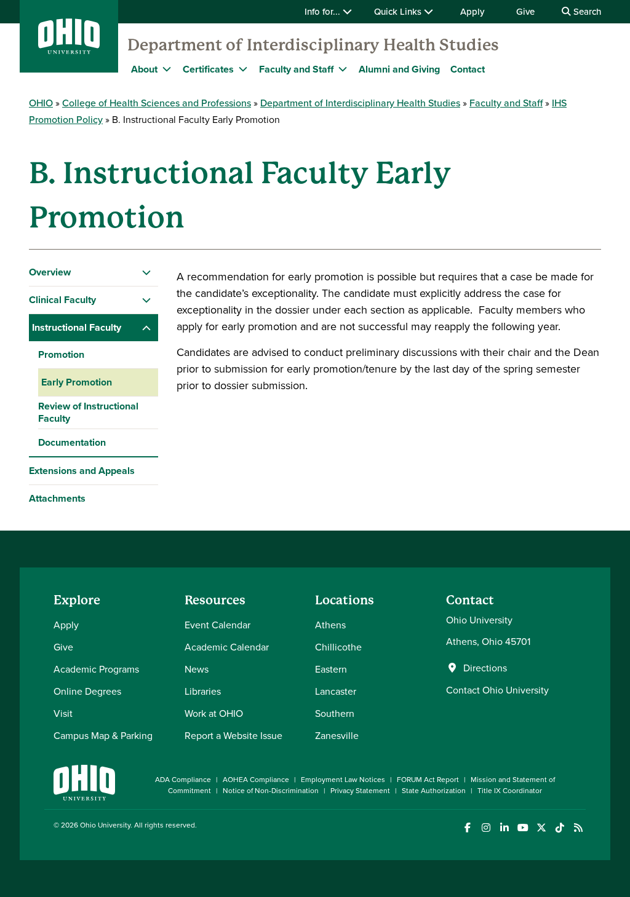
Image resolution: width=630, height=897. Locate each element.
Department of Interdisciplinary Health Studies (313, 45)
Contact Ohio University (497, 690)
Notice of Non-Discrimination (271, 790)
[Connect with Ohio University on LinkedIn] (504, 828)
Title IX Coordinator (509, 790)
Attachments (57, 498)
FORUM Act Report (428, 779)
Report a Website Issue (233, 735)
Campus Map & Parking (103, 735)
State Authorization (434, 790)
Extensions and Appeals (82, 471)
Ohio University (105, 825)
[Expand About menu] (166, 69)
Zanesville (337, 735)
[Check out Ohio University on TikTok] (559, 828)
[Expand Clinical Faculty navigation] (146, 300)
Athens (330, 624)
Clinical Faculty (62, 300)
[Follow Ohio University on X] (541, 828)
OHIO (41, 102)
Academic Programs (96, 669)
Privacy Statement (360, 790)
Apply (472, 11)
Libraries (203, 691)
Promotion (61, 354)
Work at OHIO (214, 713)
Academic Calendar (227, 647)
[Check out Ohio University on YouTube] (522, 828)
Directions (485, 668)
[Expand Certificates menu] (243, 69)
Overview (50, 272)
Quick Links (399, 11)
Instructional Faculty (76, 327)
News (197, 669)
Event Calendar (217, 624)
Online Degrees (87, 691)
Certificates (208, 69)
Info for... (324, 11)
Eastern (331, 669)
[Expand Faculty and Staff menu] (342, 69)
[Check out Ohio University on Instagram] (485, 828)
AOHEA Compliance (256, 779)
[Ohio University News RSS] (578, 828)
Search (586, 11)
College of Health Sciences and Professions (156, 102)
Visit (63, 713)
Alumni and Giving (399, 69)
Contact (467, 69)
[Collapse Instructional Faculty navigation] (146, 327)
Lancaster (335, 691)
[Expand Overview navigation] (146, 272)
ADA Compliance (183, 779)
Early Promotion (76, 382)
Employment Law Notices (343, 779)
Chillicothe (338, 647)
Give (525, 11)
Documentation (72, 442)
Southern (334, 713)
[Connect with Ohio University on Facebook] (467, 828)
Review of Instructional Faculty (88, 412)
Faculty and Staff (296, 69)
